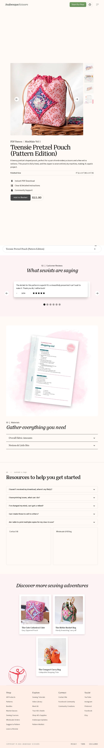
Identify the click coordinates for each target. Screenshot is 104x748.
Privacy (74, 744)
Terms (83, 744)
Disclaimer (93, 744)
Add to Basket (21, 197)
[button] (16, 99)
